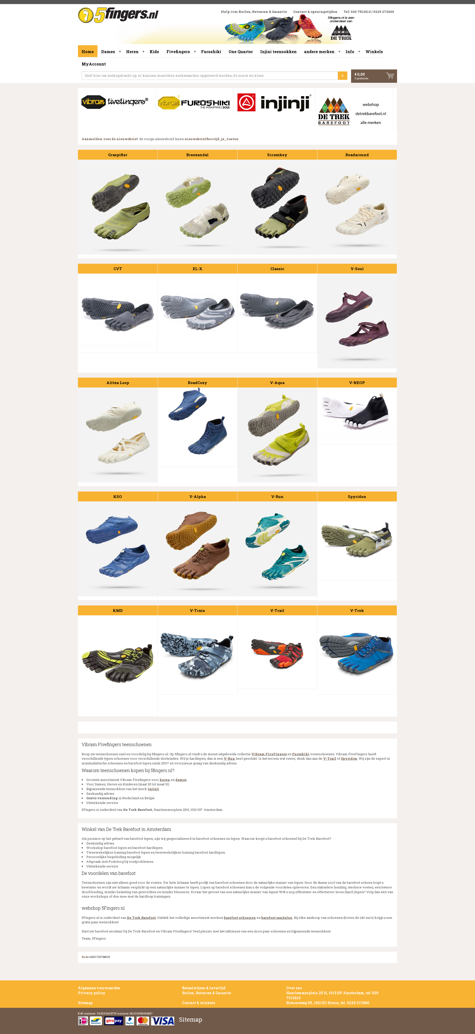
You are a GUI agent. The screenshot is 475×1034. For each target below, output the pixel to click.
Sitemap (85, 1002)
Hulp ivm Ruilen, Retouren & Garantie (254, 11)
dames (181, 779)
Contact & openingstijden (315, 11)
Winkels (374, 51)
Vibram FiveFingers (269, 754)
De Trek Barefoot (141, 917)
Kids (154, 51)
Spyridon (349, 758)
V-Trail (329, 758)
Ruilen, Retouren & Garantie (206, 993)
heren (165, 779)
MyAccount (94, 63)
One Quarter (241, 51)
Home (88, 51)
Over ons (294, 988)
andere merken (319, 51)
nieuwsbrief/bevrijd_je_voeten (211, 139)
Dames (108, 51)
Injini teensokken (278, 51)
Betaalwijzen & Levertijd (203, 988)
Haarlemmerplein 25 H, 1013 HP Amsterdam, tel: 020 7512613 (332, 995)
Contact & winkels (198, 1002)
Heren (132, 51)
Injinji (153, 789)
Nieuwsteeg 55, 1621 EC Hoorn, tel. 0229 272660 (327, 1002)
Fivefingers (178, 51)
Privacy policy (91, 993)
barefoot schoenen (240, 917)
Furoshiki (211, 51)
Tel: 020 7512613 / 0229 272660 (369, 11)
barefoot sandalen (276, 917)
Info (350, 51)
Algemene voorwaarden (99, 988)
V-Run (229, 758)
